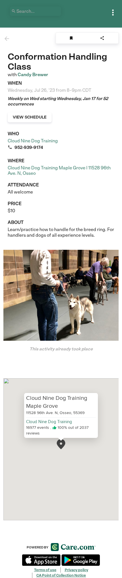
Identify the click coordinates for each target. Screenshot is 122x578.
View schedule (30, 117)
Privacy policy (76, 570)
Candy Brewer (33, 74)
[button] (61, 444)
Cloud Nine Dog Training (33, 141)
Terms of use (45, 570)
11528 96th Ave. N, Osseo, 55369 (55, 412)
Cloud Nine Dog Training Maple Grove (56, 401)
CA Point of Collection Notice (61, 575)
